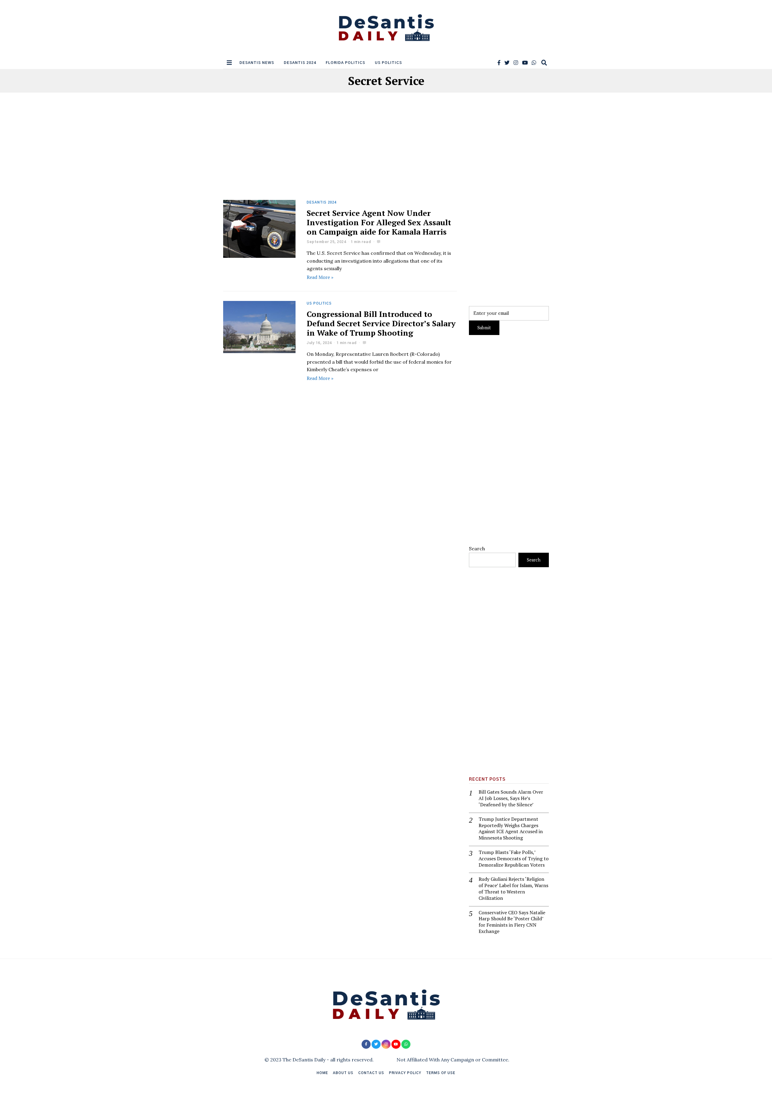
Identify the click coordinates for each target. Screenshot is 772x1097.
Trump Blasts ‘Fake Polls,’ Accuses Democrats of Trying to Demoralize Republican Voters (514, 858)
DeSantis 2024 (300, 63)
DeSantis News (256, 63)
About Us (343, 1073)
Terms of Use (440, 1073)
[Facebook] (499, 62)
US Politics (388, 63)
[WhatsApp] (534, 62)
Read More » (320, 277)
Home (322, 1073)
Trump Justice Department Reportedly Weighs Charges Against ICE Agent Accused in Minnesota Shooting (511, 828)
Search (477, 548)
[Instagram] (516, 62)
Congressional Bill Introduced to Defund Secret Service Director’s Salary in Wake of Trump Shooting (381, 323)
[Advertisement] (340, 155)
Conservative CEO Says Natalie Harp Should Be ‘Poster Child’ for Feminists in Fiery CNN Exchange (512, 921)
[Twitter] (507, 62)
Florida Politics (345, 63)
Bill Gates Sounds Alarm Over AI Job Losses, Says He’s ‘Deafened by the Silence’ (511, 798)
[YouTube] (524, 62)
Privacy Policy (405, 1073)
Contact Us (371, 1073)
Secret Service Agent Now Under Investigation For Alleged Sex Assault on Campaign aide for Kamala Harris (379, 222)
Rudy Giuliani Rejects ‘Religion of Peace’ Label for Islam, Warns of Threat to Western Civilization (513, 888)
